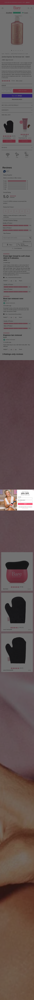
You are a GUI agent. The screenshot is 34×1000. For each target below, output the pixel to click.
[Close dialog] (33, 490)
